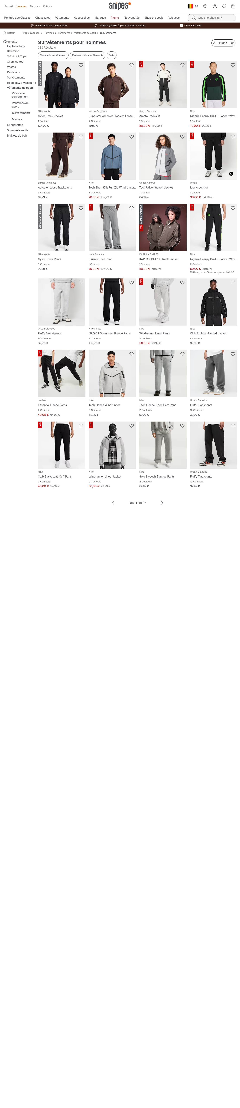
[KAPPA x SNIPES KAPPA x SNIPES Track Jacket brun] (163, 227)
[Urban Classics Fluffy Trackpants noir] (213, 445)
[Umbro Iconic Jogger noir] (213, 156)
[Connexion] (215, 6)
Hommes (49, 32)
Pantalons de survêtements (87, 55)
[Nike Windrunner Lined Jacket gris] (112, 445)
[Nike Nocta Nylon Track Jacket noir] (61, 84)
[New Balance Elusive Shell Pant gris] (112, 227)
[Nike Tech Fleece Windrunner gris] (112, 373)
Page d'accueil (31, 32)
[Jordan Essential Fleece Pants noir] (61, 373)
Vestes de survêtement (53, 55)
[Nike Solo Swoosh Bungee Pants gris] (163, 445)
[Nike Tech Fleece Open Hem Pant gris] (163, 373)
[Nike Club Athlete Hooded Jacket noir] (213, 302)
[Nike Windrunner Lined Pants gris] (163, 302)
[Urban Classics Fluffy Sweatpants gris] (61, 302)
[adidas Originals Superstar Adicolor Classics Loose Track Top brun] (112, 84)
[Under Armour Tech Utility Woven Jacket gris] (163, 156)
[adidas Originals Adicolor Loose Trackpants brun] (61, 156)
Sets (111, 55)
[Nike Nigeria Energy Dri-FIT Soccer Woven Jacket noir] (213, 84)
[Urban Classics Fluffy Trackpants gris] (213, 373)
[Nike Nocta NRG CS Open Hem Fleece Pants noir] (112, 302)
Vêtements (64, 32)
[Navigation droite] (162, 503)
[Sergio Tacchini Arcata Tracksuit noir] (163, 84)
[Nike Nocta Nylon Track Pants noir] (61, 227)
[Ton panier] (233, 6)
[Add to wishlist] (81, 65)
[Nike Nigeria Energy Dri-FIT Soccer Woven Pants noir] (213, 227)
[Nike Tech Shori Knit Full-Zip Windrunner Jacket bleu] (112, 156)
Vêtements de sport (85, 32)
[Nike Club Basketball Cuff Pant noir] (61, 445)
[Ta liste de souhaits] (224, 6)
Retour (11, 32)
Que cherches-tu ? (210, 18)
